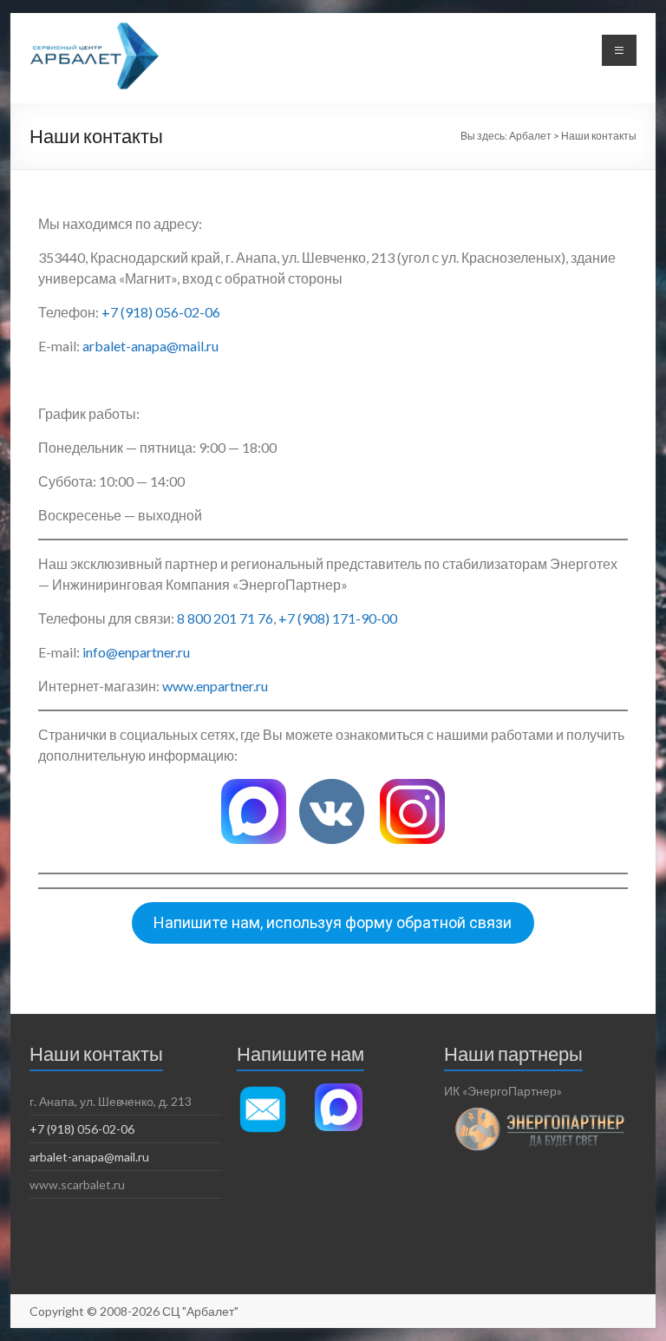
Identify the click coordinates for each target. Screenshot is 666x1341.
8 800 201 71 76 (225, 618)
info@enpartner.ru (136, 652)
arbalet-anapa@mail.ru (150, 345)
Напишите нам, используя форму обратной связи (332, 922)
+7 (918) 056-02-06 (160, 312)
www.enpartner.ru (215, 685)
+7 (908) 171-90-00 (337, 618)
